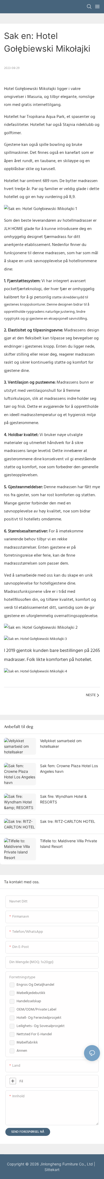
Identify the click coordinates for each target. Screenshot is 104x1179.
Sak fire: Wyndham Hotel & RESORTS (63, 799)
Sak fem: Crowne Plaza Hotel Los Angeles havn (69, 768)
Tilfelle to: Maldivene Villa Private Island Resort (68, 844)
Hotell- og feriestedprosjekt (39, 1018)
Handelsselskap (29, 1001)
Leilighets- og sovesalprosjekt (41, 1026)
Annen (22, 1051)
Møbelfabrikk (27, 1043)
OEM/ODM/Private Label (36, 1010)
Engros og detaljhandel (35, 985)
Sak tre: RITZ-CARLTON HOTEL (67, 821)
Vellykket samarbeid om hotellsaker (61, 743)
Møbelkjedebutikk (31, 993)
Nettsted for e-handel (34, 1034)
